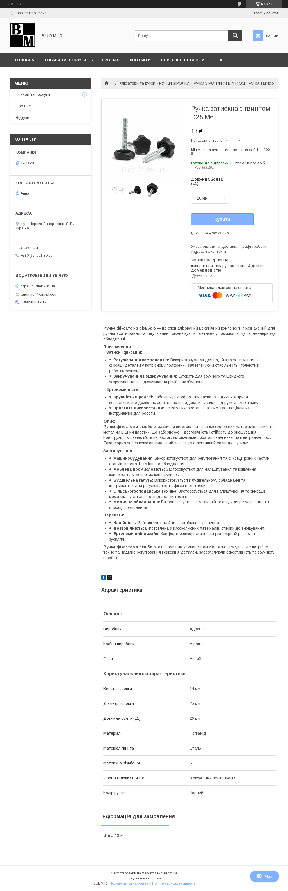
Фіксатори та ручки (137, 83)
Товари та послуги (65, 60)
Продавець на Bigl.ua (144, 878)
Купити (222, 219)
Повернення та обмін (184, 60)
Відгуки (22, 117)
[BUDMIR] (22, 45)
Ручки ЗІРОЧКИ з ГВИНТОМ (219, 83)
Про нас (111, 60)
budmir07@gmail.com (39, 294)
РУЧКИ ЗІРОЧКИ (174, 83)
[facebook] (103, 578)
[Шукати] (235, 35)
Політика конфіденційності (173, 883)
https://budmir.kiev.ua (38, 286)
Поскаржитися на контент (129, 883)
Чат (268, 876)
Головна (24, 60)
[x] (109, 578)
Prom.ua (170, 873)
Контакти (140, 60)
